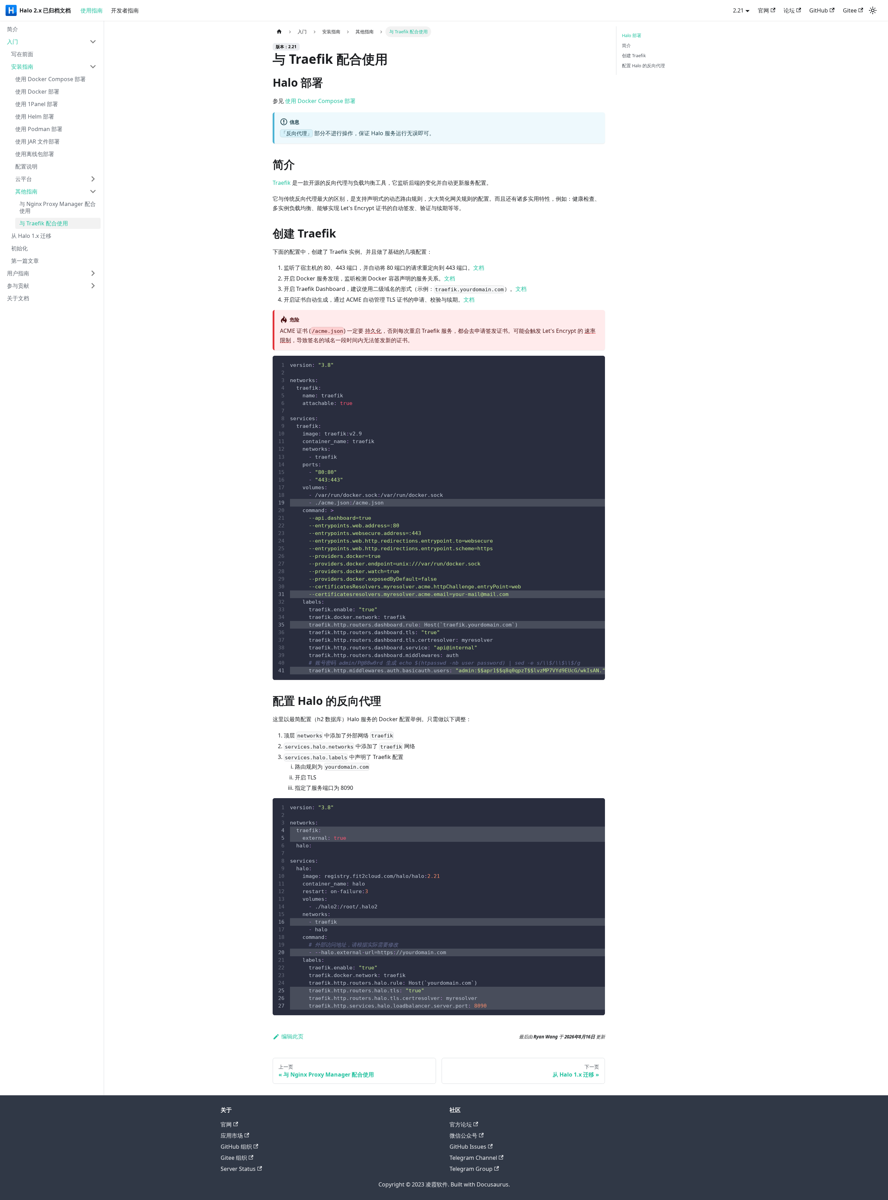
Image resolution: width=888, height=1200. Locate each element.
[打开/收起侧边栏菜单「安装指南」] (93, 66)
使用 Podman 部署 (38, 129)
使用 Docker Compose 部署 (50, 79)
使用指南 (91, 10)
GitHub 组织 (236, 1146)
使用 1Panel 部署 (36, 104)
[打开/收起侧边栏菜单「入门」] (93, 41)
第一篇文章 (25, 261)
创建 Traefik (634, 55)
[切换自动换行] (584, 364)
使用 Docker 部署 (37, 91)
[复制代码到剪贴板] (596, 364)
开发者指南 (125, 10)
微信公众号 (463, 1135)
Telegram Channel (473, 1158)
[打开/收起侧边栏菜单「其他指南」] (93, 191)
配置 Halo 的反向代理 (643, 65)
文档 (478, 267)
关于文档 (18, 298)
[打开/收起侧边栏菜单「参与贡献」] (93, 285)
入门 (12, 41)
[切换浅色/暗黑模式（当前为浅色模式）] (872, 10)
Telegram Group (471, 1169)
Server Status (238, 1169)
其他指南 (26, 191)
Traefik (282, 183)
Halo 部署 (631, 35)
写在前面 (22, 54)
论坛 (789, 10)
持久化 (373, 331)
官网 (763, 10)
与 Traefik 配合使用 (43, 223)
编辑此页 (292, 1036)
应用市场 (232, 1135)
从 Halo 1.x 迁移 (31, 236)
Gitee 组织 (234, 1158)
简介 (12, 29)
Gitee (850, 10)
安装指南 (22, 66)
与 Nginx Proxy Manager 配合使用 (57, 207)
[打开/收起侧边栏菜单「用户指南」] (93, 273)
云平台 (23, 179)
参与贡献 (18, 286)
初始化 (19, 248)
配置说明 (26, 166)
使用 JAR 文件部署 (37, 141)
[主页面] (279, 31)
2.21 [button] (738, 10)
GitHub (818, 10)
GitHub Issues (468, 1146)
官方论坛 (461, 1124)
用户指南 (18, 273)
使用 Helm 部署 (34, 116)
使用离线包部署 (34, 154)
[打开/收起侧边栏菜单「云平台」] (93, 178)
